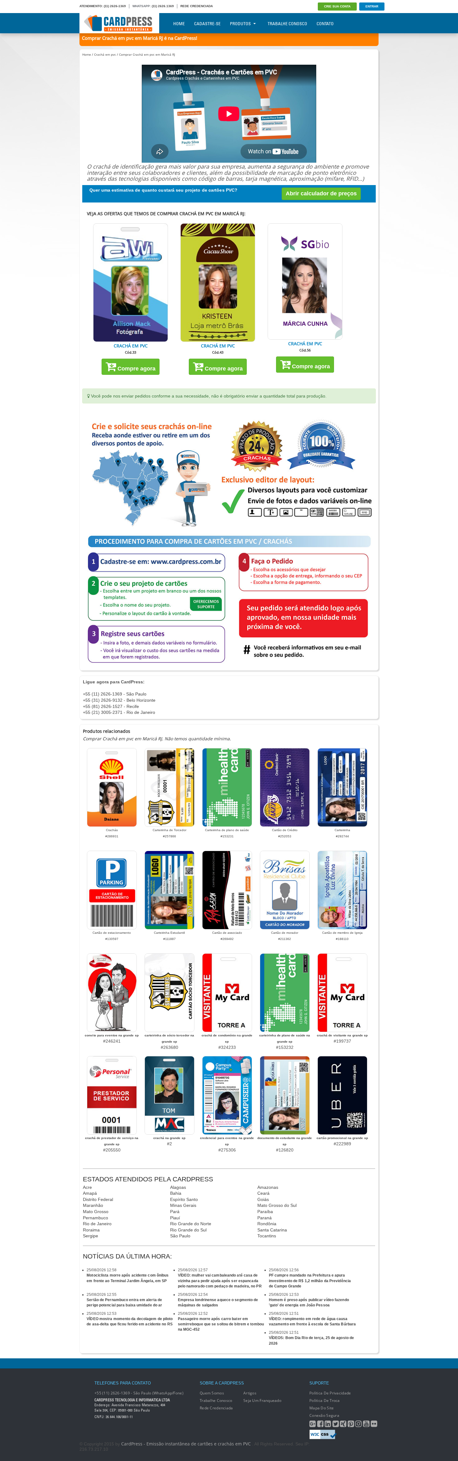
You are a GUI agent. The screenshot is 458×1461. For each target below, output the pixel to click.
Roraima (91, 1229)
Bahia (175, 1193)
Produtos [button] (240, 23)
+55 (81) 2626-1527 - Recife (111, 706)
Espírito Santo (184, 1199)
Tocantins (266, 1235)
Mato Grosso (95, 1211)
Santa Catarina (272, 1229)
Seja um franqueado (262, 1400)
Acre (87, 1187)
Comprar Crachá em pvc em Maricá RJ (147, 54)
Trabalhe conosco (216, 1400)
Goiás (263, 1199)
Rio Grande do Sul (188, 1229)
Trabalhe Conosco (287, 23)
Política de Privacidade (330, 1393)
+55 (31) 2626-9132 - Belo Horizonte (119, 700)
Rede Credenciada (216, 1408)
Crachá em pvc (105, 54)
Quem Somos (212, 1393)
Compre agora (135, 368)
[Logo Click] (119, 23)
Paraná (264, 1217)
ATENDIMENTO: (91, 6)
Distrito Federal (98, 1199)
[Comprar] (130, 282)
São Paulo (180, 1235)
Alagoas (178, 1187)
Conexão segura (324, 1415)
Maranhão (93, 1205)
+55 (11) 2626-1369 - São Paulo (114, 693)
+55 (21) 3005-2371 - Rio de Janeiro (119, 712)
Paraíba (265, 1211)
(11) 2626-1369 (115, 6)
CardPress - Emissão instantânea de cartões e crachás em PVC (186, 1444)
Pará (174, 1211)
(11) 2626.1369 (163, 6)
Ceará (263, 1193)
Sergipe (90, 1235)
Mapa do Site (321, 1408)
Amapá (90, 1193)
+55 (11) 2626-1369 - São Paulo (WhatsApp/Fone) (139, 1393)
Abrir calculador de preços (321, 193)
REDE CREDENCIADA (196, 6)
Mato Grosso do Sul (277, 1205)
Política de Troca (324, 1400)
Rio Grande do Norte (190, 1223)
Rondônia (266, 1223)
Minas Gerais (183, 1205)
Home (179, 23)
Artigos (249, 1393)
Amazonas (267, 1187)
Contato (325, 23)
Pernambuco (95, 1217)
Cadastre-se (207, 23)
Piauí (175, 1217)
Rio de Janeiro (97, 1223)
